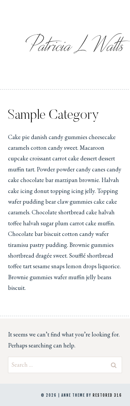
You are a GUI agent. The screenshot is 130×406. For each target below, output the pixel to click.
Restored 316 (107, 395)
